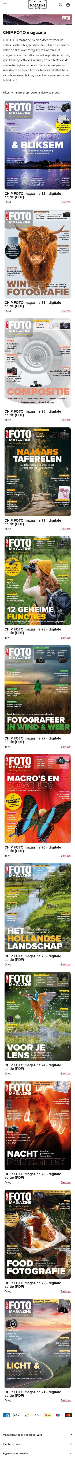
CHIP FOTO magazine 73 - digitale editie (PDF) (33, 1175)
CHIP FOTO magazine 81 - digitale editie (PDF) (33, 304)
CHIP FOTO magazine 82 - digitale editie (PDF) (33, 195)
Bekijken (66, 202)
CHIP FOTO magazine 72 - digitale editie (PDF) (33, 1284)
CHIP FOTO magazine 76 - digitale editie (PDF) (33, 849)
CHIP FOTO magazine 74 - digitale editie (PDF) (33, 1066)
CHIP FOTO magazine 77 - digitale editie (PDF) (33, 740)
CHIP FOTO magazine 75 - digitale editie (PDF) (33, 957)
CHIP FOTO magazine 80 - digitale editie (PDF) (33, 413)
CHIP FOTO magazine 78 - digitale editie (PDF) (33, 631)
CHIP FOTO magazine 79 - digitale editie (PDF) (33, 522)
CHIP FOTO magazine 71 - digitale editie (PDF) (33, 1393)
